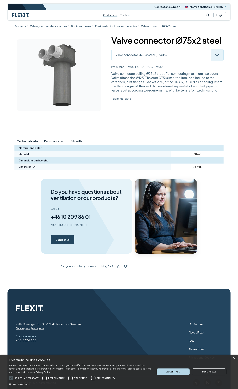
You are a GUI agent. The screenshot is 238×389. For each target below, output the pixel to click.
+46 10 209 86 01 (71, 216)
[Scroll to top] (20, 15)
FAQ (191, 341)
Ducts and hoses (81, 26)
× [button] (234, 358)
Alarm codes (196, 349)
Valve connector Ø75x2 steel (158, 26)
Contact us (63, 239)
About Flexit (196, 332)
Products (108, 15)
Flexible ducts (104, 26)
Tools (123, 15)
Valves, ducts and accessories (48, 26)
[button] (80, 384)
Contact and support (167, 6)
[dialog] (119, 372)
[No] (126, 266)
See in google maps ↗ (30, 328)
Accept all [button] (173, 371)
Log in (219, 15)
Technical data (121, 98)
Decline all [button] (209, 371)
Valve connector (127, 26)
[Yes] (119, 266)
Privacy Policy (43, 372)
